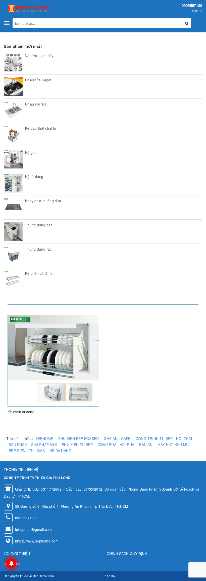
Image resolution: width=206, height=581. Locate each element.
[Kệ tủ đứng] (13, 183)
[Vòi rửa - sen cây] (13, 62)
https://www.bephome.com (37, 540)
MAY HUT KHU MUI (174, 444)
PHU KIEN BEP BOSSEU (78, 438)
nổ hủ (130, 563)
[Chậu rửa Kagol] (13, 86)
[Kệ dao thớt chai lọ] (13, 134)
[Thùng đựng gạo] (13, 231)
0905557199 (192, 5)
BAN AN (145, 444)
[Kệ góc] (13, 159)
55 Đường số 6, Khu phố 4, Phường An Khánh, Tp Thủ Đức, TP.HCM (71, 506)
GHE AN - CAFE (117, 438)
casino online (114, 563)
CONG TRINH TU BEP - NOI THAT (164, 438)
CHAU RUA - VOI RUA (116, 444)
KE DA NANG (61, 450)
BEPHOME (44, 438)
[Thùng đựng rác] (13, 255)
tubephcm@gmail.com (33, 529)
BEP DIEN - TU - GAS (27, 450)
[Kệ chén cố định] (13, 279)
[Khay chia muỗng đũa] (13, 207)
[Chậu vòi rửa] (13, 110)
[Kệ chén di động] (53, 360)
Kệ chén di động (21, 411)
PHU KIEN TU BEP (77, 444)
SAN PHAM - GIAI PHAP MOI (33, 444)
